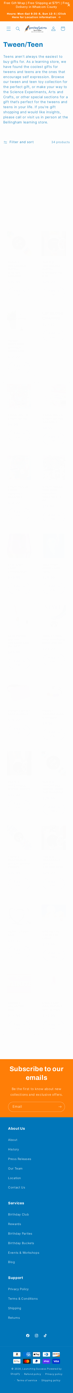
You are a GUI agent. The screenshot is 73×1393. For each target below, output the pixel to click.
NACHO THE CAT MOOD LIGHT (51, 935)
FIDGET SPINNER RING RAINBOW (53, 714)
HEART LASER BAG (18, 933)
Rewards (14, 1224)
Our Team (15, 1168)
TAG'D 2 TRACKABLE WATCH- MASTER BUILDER (17, 269)
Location (14, 1178)
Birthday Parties (20, 1233)
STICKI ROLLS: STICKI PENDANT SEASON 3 (18, 491)
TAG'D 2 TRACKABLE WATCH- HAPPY (19, 786)
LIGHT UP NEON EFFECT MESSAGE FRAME (19, 197)
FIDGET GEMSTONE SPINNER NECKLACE (16, 345)
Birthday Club (18, 1214)
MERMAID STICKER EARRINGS (50, 195)
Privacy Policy (18, 1289)
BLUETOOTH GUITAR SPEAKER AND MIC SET (18, 641)
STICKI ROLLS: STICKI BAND (18, 417)
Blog (11, 1262)
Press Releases (19, 1159)
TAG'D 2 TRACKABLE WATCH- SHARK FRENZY (19, 862)
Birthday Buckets (21, 1243)
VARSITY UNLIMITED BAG (16, 1006)
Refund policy (32, 1374)
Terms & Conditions (23, 1298)
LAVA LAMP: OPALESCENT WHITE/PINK (52, 1006)
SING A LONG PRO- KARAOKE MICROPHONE (53, 640)
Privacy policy (53, 1374)
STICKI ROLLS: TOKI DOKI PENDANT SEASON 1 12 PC (53, 493)
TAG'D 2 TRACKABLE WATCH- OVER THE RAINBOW (52, 787)
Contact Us (16, 1187)
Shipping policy (50, 1380)
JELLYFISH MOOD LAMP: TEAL (52, 568)
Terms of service (27, 1380)
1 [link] (25, 1049)
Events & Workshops (23, 1253)
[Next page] (48, 1049)
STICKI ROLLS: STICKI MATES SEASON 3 (53, 419)
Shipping (14, 1308)
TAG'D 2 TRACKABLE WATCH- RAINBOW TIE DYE (52, 269)
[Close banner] (69, 5)
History (13, 1149)
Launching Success (34, 1368)
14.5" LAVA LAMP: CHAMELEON (17, 568)
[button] (8, 28)
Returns (14, 1318)
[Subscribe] (60, 1107)
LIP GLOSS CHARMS (53, 315)
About (12, 1140)
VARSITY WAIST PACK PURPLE (19, 712)
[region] (36, 5)
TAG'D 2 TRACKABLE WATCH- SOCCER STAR (52, 862)
